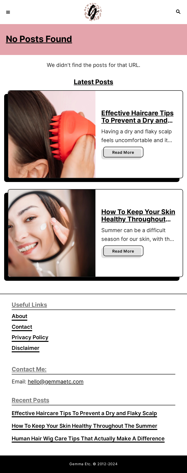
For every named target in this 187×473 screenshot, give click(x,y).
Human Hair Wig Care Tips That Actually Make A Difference (88, 438)
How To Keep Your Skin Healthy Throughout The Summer (138, 219)
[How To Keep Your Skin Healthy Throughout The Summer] (51, 233)
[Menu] (8, 12)
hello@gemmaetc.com (56, 381)
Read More (124, 153)
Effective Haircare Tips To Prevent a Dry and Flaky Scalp (137, 120)
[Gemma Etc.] (92, 12)
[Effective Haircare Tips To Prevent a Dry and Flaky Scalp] (51, 134)
